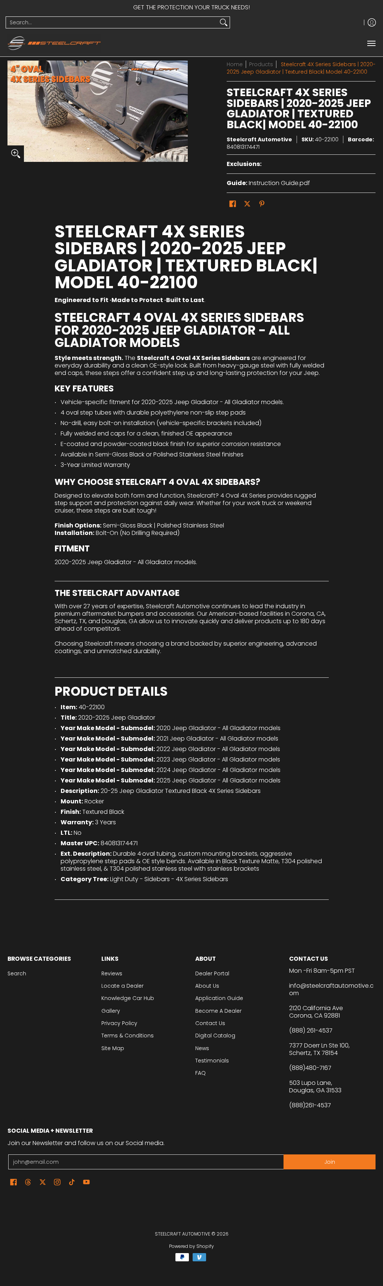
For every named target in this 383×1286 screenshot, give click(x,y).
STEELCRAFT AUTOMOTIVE (182, 1234)
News (202, 1048)
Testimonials (212, 1060)
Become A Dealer (218, 1011)
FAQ (200, 1073)
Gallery (110, 1011)
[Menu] (371, 43)
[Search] (224, 22)
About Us (207, 986)
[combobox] (112, 22)
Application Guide (219, 998)
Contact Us (210, 1023)
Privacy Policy (119, 1023)
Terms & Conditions (127, 1035)
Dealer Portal (212, 973)
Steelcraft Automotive (259, 139)
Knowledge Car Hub (127, 998)
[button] (232, 203)
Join (329, 1162)
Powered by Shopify (191, 1246)
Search (16, 973)
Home (235, 64)
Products (261, 64)
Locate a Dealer (122, 986)
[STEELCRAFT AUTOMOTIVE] (54, 43)
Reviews (111, 973)
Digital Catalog (215, 1035)
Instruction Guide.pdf (279, 183)
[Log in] (371, 22)
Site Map (112, 1048)
